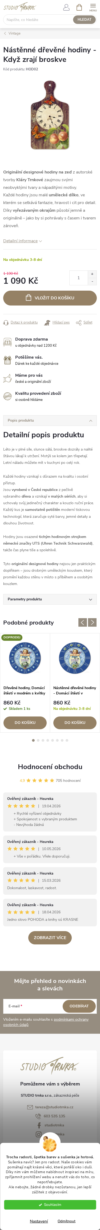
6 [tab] (57, 740)
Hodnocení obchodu (50, 766)
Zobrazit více (50, 938)
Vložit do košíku (54, 298)
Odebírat (79, 1006)
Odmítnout (66, 1221)
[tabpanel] (25, 682)
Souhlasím (52, 1204)
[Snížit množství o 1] (92, 281)
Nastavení (39, 1221)
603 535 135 (54, 1116)
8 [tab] (67, 740)
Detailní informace (20, 241)
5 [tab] (52, 740)
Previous (82, 622)
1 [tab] (33, 740)
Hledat (84, 19)
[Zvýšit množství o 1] (92, 274)
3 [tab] (43, 740)
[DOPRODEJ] (25, 658)
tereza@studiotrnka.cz (54, 1107)
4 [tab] (47, 740)
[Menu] (93, 7)
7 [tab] (62, 740)
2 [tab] (38, 740)
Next (92, 622)
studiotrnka (54, 1125)
